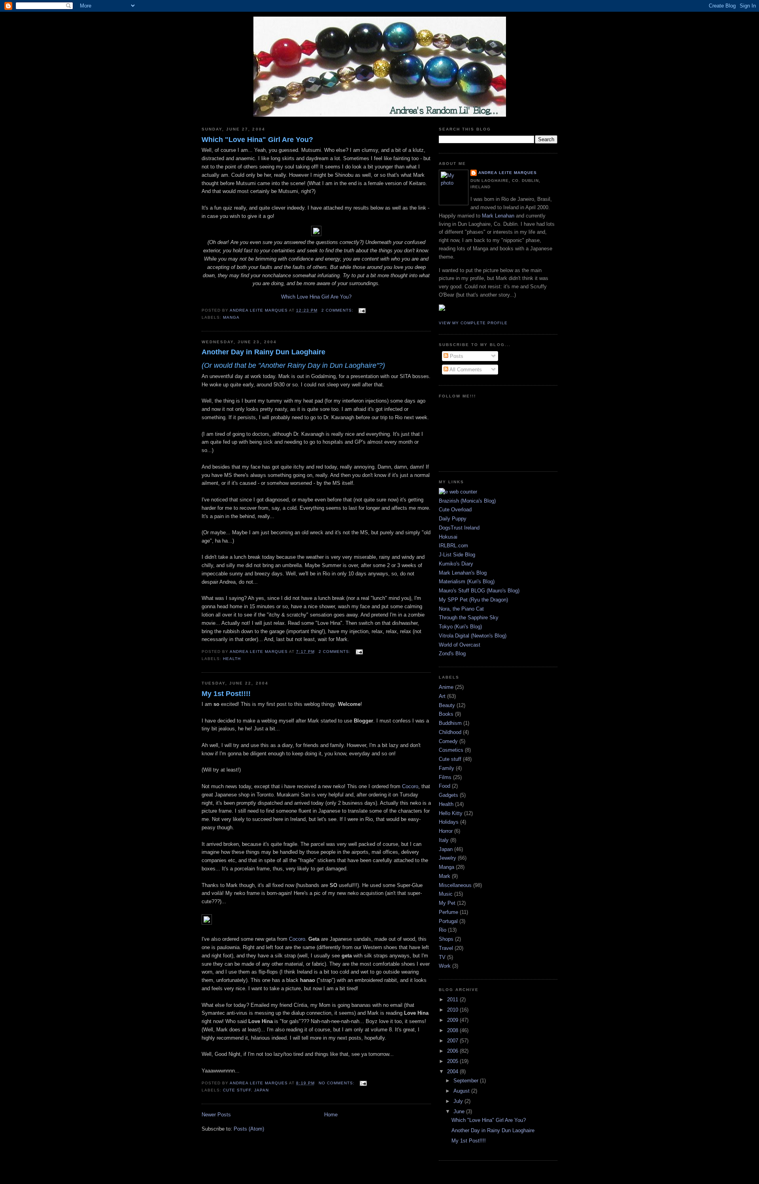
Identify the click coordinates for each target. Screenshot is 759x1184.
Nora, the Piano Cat (461, 609)
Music (446, 894)
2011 (453, 999)
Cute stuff (237, 1090)
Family (446, 768)
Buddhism (450, 723)
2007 (453, 1041)
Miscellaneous (455, 885)
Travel (446, 948)
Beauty (447, 705)
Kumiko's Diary (456, 564)
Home (331, 1115)
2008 (453, 1030)
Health (232, 658)
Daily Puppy (452, 519)
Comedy (448, 741)
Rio (442, 930)
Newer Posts (216, 1115)
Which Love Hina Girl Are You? (316, 297)
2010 (453, 1010)
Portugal (448, 921)
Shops (446, 939)
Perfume (448, 912)
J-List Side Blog (457, 555)
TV (442, 957)
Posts (455, 356)
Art (442, 696)
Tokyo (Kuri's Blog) (460, 627)
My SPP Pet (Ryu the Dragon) (473, 600)
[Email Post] (362, 310)
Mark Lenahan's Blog (463, 573)
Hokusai (448, 537)
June (459, 1111)
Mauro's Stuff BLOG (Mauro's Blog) (479, 591)
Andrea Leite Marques (507, 172)
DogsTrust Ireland (459, 528)
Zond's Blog (452, 653)
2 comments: (338, 310)
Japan (261, 1090)
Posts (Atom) (249, 1129)
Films (445, 777)
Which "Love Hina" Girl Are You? (257, 140)
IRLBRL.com (453, 545)
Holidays (449, 822)
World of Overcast (459, 645)
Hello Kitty (451, 813)
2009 (453, 1020)
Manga (231, 317)
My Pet (447, 903)
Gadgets (448, 795)
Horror (446, 831)
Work (445, 966)
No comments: (337, 1083)
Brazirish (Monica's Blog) (467, 501)
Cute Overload (455, 510)
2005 (453, 1061)
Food (444, 786)
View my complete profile (473, 323)
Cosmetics (451, 750)
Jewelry (447, 858)
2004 (453, 1071)
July (458, 1101)
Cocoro (410, 786)
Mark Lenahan (498, 216)
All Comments (465, 370)
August (462, 1091)
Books (446, 714)
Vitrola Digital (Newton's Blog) (472, 636)
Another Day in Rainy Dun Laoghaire (263, 352)
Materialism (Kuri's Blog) (467, 581)
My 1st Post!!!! (226, 694)
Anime (446, 687)
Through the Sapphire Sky (468, 617)
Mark (444, 876)
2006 (453, 1051)
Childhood (450, 732)
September (466, 1081)
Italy (444, 840)
